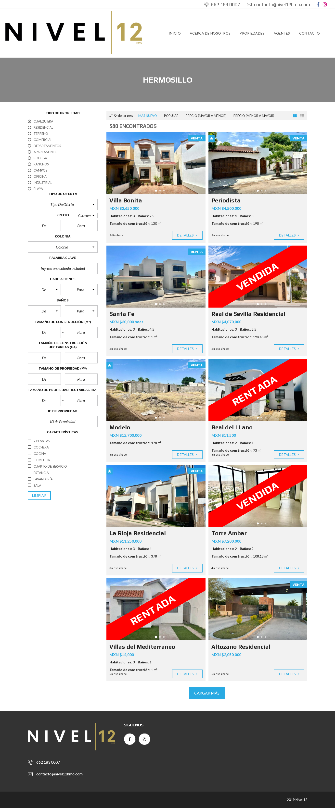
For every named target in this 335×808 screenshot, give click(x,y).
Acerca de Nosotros (210, 33)
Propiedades (252, 33)
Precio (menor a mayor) (253, 116)
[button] (63, 204)
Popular (171, 116)
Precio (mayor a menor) (206, 116)
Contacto (309, 33)
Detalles (185, 235)
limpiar (39, 495)
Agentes (282, 33)
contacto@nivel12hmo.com (281, 4)
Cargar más (207, 693)
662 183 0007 (225, 4)
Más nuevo (147, 116)
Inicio (175, 33)
